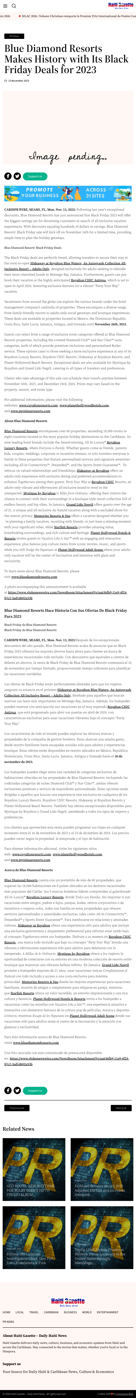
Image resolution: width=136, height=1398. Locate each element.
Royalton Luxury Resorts (45, 897)
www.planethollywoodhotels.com (84, 405)
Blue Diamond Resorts (21, 431)
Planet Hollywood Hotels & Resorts (59, 998)
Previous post (17, 1108)
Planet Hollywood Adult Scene (81, 549)
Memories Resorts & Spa (52, 515)
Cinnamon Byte (124, 1394)
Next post (121, 1108)
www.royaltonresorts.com (38, 405)
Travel (34, 1312)
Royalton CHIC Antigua (88, 280)
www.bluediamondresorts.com (34, 576)
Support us (35, 176)
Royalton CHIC (103, 482)
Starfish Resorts (66, 527)
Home (6, 1312)
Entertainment (107, 1312)
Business (70, 1312)
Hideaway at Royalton (93, 470)
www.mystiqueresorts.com (30, 411)
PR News (14, 36)
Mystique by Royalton (39, 493)
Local (20, 1312)
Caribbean (51, 1312)
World (87, 1312)
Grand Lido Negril (79, 504)
